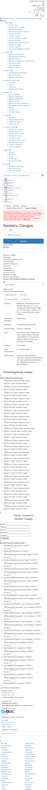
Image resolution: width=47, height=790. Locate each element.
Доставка (5, 720)
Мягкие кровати (14, 65)
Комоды (11, 117)
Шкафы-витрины (15, 47)
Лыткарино (29, 767)
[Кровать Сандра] (26, 234)
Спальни (12, 82)
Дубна (27, 771)
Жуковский (29, 758)
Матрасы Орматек (15, 77)
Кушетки (12, 110)
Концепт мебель (9, 272)
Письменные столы (16, 142)
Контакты (5, 714)
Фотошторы (13, 158)
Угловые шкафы (14, 36)
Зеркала (12, 152)
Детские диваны (14, 94)
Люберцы (5, 767)
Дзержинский (6, 771)
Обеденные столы (15, 136)
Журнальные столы (16, 131)
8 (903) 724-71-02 (8, 695)
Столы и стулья (9, 127)
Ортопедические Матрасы (18, 73)
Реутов (4, 748)
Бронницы (5, 778)
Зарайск (28, 745)
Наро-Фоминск (30, 754)
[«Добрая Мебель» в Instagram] (5, 711)
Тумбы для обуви (15, 121)
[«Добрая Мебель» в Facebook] (7, 711)
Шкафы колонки (14, 33)
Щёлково (5, 765)
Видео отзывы (7, 726)
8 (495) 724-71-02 (8, 693)
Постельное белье (15, 161)
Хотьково (28, 787)
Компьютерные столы (16, 133)
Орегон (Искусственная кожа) (11, 378)
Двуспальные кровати (16, 54)
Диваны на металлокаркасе (19, 103)
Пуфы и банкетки (15, 146)
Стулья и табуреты (15, 144)
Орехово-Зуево (7, 752)
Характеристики (10, 294)
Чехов (27, 776)
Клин (3, 787)
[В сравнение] (11, 230)
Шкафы (7, 23)
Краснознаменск (7, 782)
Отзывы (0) (26, 299)
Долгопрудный (30, 774)
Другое (6, 150)
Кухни (6, 164)
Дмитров (5, 776)
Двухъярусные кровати (17, 56)
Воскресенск (29, 761)
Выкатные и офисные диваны (19, 105)
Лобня (27, 780)
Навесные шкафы (15, 44)
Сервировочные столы (17, 140)
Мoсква (4, 743)
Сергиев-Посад (30, 756)
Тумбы (6, 115)
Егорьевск (28, 769)
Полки (11, 156)
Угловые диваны (14, 112)
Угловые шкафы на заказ (18, 38)
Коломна (28, 784)
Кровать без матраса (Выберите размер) (19, 279)
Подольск (28, 750)
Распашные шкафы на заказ (19, 31)
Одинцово (28, 752)
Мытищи (5, 756)
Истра (4, 780)
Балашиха (28, 778)
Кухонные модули (15, 170)
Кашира (28, 789)
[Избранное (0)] (43, 13)
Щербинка (28, 765)
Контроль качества (8, 722)
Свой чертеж (6, 724)
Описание (23, 294)
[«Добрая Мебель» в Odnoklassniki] (10, 711)
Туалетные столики (16, 129)
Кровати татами (14, 67)
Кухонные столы (14, 138)
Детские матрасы (15, 75)
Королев (5, 784)
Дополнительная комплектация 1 (13, 543)
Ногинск (4, 754)
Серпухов (5, 758)
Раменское (29, 748)
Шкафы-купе (13, 25)
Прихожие (12, 87)
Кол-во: (6, 247)
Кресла (11, 107)
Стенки (11, 85)
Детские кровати (14, 58)
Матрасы (7, 70)
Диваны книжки (14, 101)
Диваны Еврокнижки (16, 99)
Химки (4, 789)
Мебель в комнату (10, 80)
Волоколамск (6, 763)
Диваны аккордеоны (16, 96)
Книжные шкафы (15, 40)
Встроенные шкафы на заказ (19, 49)
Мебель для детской (16, 89)
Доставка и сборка (11, 299)
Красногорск (29, 782)
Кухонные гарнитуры (16, 166)
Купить (23, 241)
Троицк (27, 763)
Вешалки (12, 154)
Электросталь (6, 769)
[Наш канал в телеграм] (13, 711)
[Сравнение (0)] (36, 15)
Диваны (7, 92)
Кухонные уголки (15, 168)
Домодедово (6, 774)
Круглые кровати (15, 63)
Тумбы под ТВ (14, 124)
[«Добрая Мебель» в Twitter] (3, 711)
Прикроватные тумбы (16, 119)
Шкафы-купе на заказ (16, 27)
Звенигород (29, 743)
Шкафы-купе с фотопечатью (19, 42)
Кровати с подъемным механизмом (21, 61)
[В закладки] (5, 230)
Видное (4, 761)
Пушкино (5, 750)
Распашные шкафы (16, 29)
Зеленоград (6, 745)
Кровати (7, 52)
